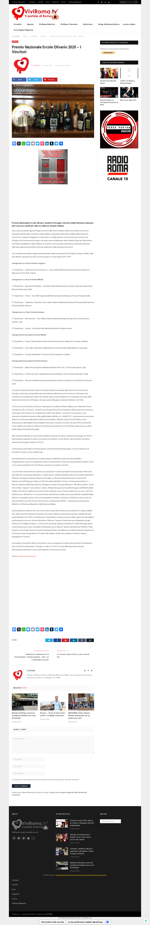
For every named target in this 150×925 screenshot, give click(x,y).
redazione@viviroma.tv (27, 556)
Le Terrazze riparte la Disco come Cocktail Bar (73, 656)
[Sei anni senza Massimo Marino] (109, 73)
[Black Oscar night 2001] (129, 92)
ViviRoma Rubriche (47, 24)
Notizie (15, 41)
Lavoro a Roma (129, 24)
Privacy (63, 2)
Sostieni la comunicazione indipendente (114, 49)
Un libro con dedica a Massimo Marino (127, 82)
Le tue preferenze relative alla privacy (85, 922)
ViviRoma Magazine (75, 2)
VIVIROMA (48, 914)
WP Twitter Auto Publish (66, 918)
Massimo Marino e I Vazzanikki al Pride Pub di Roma (109, 102)
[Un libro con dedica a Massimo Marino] (129, 73)
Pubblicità (55, 2)
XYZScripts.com (87, 918)
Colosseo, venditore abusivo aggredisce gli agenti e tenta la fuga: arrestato (81, 851)
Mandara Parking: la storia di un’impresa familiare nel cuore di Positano (24, 716)
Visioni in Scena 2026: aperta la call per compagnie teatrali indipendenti (82, 823)
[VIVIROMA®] (35, 12)
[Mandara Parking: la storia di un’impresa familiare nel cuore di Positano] (25, 701)
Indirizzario (88, 24)
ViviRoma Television (69, 24)
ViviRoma (36, 65)
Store (47, 2)
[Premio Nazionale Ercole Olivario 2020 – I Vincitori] (53, 111)
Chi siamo (32, 2)
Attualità (18, 24)
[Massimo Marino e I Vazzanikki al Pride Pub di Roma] (109, 92)
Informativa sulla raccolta (52, 922)
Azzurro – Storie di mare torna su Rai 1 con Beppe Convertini (52, 714)
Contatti (40, 2)
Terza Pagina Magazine (23, 30)
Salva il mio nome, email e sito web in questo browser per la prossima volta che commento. (46, 780)
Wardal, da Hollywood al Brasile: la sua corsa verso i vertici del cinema (80, 837)
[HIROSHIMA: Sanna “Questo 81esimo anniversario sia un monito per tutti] (81, 701)
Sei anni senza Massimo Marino (108, 82)
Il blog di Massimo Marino (109, 24)
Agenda (30, 24)
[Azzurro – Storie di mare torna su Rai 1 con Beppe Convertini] (53, 701)
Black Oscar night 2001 (128, 100)
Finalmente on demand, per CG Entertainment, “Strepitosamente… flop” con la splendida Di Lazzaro (32, 657)
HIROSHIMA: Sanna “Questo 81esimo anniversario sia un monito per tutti (79, 716)
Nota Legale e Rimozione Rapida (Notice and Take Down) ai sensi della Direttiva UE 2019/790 (81, 875)
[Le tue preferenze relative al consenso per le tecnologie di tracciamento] (146, 921)
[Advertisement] (53, 202)
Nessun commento (64, 65)
